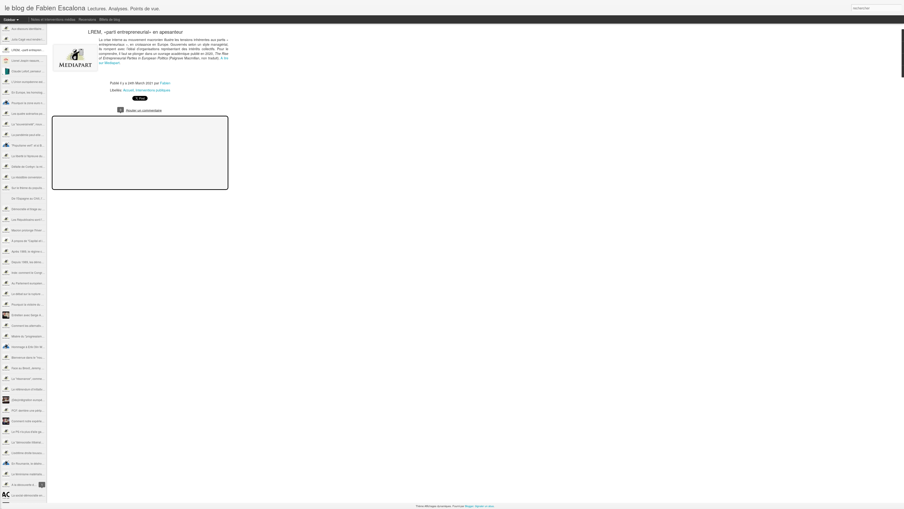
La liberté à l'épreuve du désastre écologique (41, 156)
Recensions (87, 19)
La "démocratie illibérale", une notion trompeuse (42, 442)
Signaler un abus (484, 506)
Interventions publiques (153, 90)
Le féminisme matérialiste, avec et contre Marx (41, 474)
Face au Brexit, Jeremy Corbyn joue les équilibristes (45, 368)
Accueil (128, 90)
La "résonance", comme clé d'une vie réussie (40, 379)
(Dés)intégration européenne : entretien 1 (38, 400)
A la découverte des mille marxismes (35, 485)
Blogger (469, 506)
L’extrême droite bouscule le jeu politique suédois (43, 453)
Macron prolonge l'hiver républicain (34, 230)
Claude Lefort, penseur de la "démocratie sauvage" (44, 71)
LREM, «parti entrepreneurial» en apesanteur (41, 50)
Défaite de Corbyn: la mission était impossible (41, 166)
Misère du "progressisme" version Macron (38, 336)
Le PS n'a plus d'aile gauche (30, 432)
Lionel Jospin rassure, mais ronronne (35, 60)
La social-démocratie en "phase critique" (37, 495)
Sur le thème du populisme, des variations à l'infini (44, 188)
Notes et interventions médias (53, 19)
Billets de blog (109, 19)
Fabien (165, 83)
